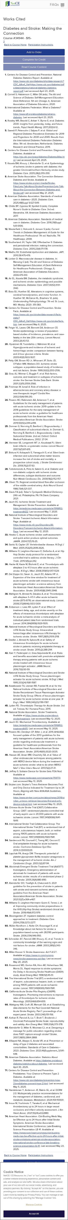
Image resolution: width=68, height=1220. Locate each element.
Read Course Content (34, 67)
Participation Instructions (40, 44)
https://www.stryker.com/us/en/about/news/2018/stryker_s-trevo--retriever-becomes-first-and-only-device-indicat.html (39, 801)
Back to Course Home (15, 44)
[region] (34, 1191)
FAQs (54, 4)
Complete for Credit (34, 59)
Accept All (34, 1213)
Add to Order (34, 52)
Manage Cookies (34, 1204)
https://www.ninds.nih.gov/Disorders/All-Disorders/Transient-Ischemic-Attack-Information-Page (38, 528)
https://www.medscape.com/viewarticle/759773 (36, 778)
